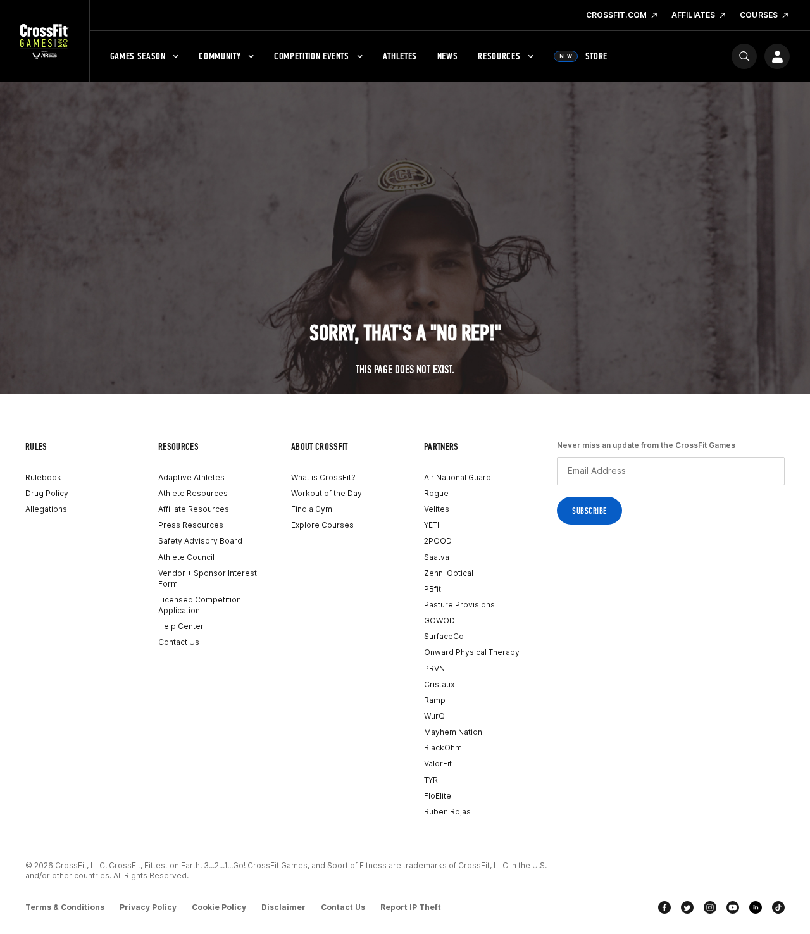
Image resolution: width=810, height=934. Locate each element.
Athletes (400, 56)
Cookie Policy (219, 907)
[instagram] (710, 907)
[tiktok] (778, 907)
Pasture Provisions (459, 604)
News (447, 56)
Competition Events (311, 56)
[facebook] (664, 907)
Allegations (46, 509)
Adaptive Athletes (191, 477)
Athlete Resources (193, 493)
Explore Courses (322, 525)
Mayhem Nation (453, 732)
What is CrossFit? (323, 477)
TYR (431, 780)
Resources (499, 56)
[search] (744, 56)
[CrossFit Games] (44, 41)
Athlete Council (186, 557)
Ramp (435, 700)
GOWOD (439, 620)
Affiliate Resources (193, 509)
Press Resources (190, 525)
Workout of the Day (326, 493)
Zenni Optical (448, 573)
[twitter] (687, 907)
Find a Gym (311, 509)
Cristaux (439, 684)
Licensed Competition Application (199, 605)
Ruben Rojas (447, 811)
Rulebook (43, 477)
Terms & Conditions (64, 907)
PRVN (434, 668)
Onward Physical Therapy (472, 652)
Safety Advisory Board (200, 540)
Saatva (436, 557)
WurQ (434, 716)
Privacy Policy (148, 907)
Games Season (138, 56)
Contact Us (178, 642)
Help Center (181, 626)
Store (583, 56)
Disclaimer (283, 907)
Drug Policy (46, 493)
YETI (431, 525)
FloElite (437, 795)
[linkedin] (755, 907)
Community (219, 56)
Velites (436, 509)
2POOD (438, 540)
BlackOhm (443, 747)
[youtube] (732, 907)
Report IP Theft (410, 907)
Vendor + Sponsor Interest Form (207, 578)
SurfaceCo (444, 636)
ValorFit (438, 763)
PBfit (432, 589)
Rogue (436, 493)
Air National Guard (457, 477)
